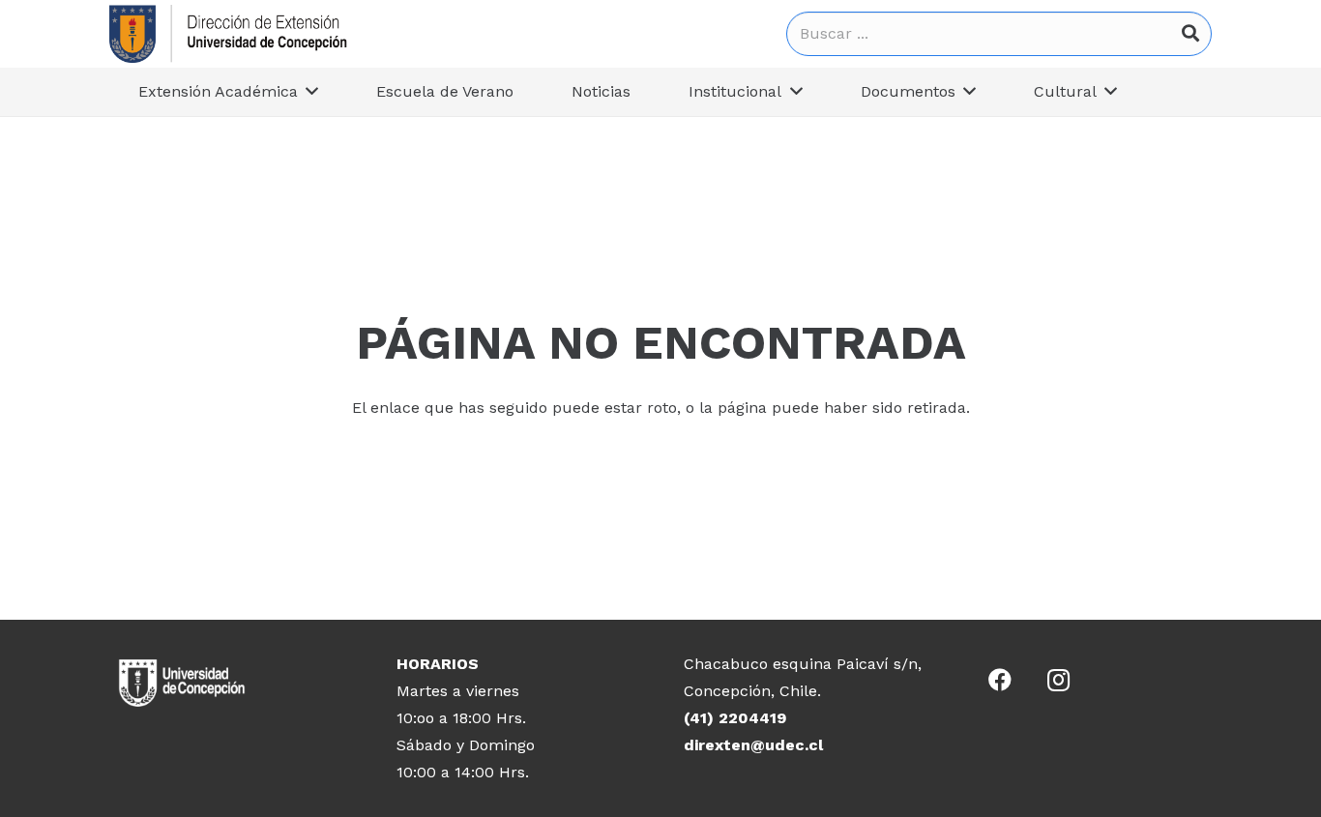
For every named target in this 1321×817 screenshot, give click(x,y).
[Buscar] (1190, 33)
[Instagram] (1058, 680)
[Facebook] (1000, 680)
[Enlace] (228, 34)
